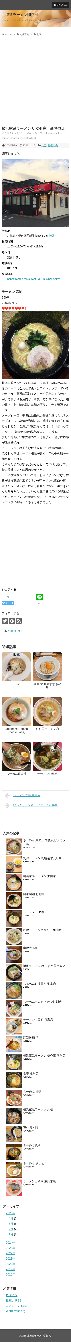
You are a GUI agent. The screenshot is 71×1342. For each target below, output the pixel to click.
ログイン (11, 1295)
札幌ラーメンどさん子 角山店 (42, 930)
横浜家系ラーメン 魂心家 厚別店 (44, 1055)
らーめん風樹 (32, 1145)
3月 (11, 1223)
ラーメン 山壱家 (33, 912)
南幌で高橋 (30, 947)
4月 (11, 1218)
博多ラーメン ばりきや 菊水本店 (44, 965)
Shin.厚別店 (31, 1127)
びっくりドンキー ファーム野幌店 (35, 805)
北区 (43, 145)
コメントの (16, 1305)
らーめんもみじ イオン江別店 (42, 1001)
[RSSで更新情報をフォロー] (19, 621)
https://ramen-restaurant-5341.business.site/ (33, 278)
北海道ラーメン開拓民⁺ (21, 15)
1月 (11, 1234)
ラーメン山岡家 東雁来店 (39, 1181)
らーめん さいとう (35, 1163)
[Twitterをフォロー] (5, 621)
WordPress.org (15, 1311)
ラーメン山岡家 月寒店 (38, 1019)
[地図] (51, 235)
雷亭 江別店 (30, 1073)
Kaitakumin (15, 630)
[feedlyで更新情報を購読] (12, 621)
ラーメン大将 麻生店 (26, 795)
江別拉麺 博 (30, 1037)
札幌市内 (53, 145)
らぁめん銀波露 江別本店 (39, 983)
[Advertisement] (35, 85)
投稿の (13, 1300)
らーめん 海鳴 (32, 1091)
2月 (11, 1229)
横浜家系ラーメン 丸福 (38, 1109)
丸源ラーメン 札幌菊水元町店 (42, 858)
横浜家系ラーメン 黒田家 (39, 876)
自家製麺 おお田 (33, 894)
